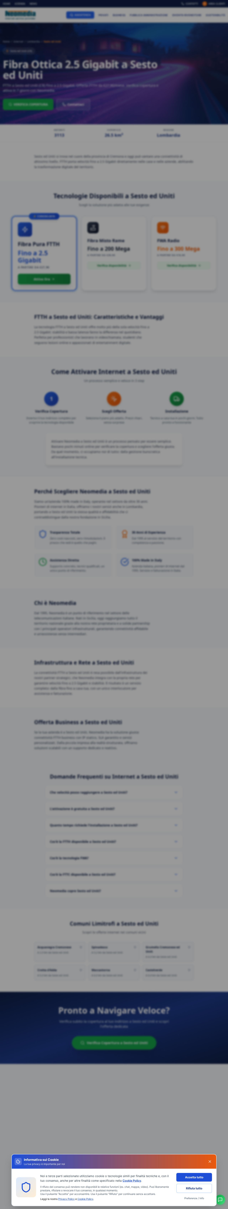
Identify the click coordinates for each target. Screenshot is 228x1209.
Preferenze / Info (194, 1198)
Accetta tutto (194, 1177)
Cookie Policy (132, 1180)
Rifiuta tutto (194, 1188)
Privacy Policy (66, 1198)
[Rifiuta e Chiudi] (209, 1161)
